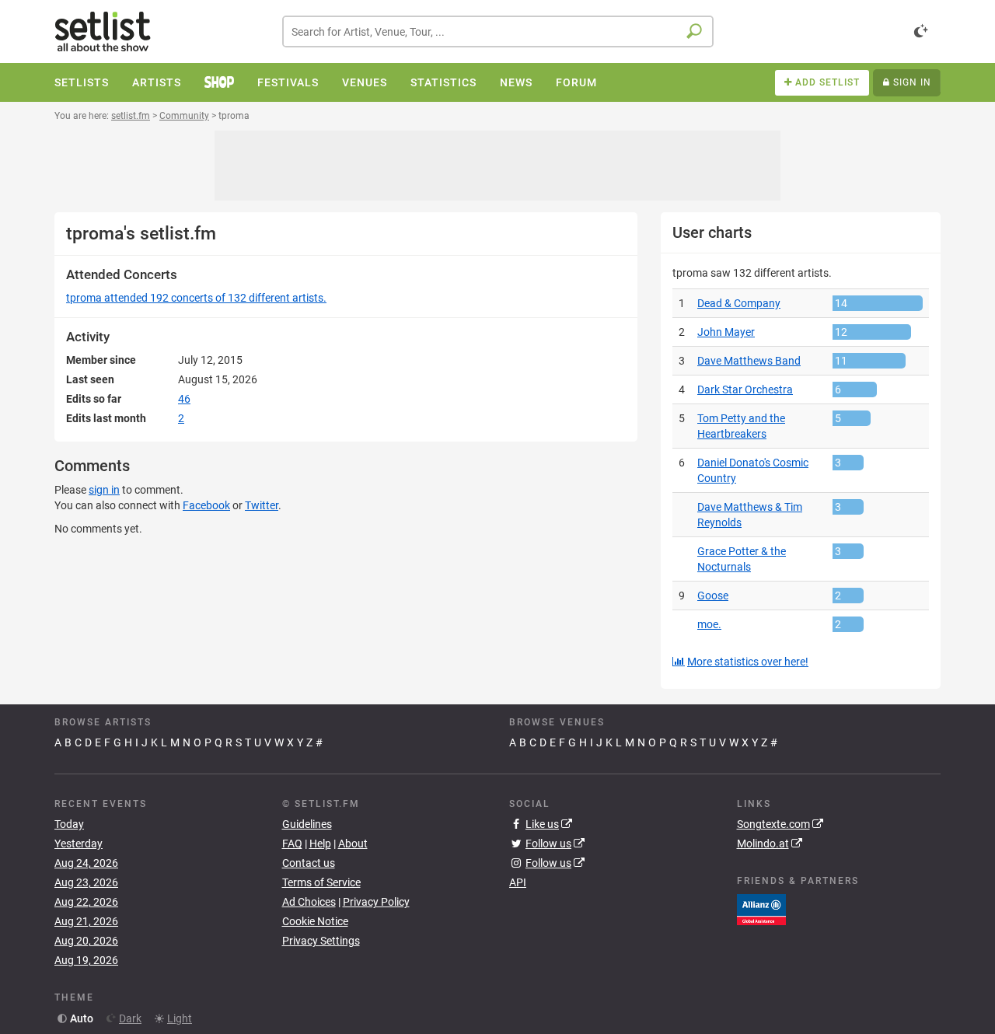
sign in (104, 490)
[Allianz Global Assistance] (761, 908)
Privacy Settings (321, 940)
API (517, 882)
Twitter (261, 505)
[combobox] (498, 31)
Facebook (206, 505)
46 (184, 399)
